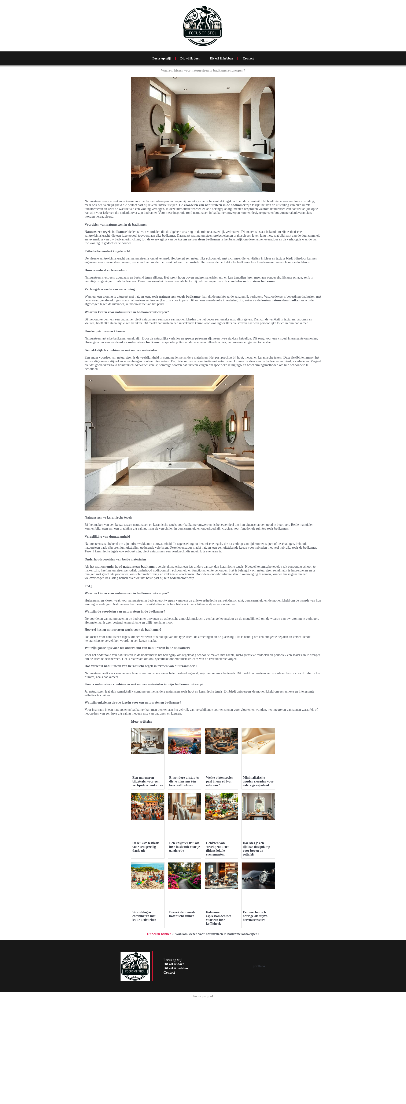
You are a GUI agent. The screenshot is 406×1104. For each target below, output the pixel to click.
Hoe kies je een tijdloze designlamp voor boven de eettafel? (256, 848)
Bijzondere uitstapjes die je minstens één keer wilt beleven (184, 781)
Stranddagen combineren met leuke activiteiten (144, 916)
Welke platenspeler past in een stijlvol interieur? (219, 781)
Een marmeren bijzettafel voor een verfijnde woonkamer (147, 781)
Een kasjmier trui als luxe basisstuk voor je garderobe (184, 846)
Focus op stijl (161, 58)
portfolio (259, 966)
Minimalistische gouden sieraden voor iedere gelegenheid (258, 781)
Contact (248, 58)
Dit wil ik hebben (221, 58)
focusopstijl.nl (203, 996)
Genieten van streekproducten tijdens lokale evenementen (217, 848)
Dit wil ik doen (190, 58)
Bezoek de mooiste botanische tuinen (182, 914)
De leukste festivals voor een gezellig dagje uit (145, 846)
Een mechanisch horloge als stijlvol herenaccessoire (255, 916)
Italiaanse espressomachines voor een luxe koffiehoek (218, 917)
